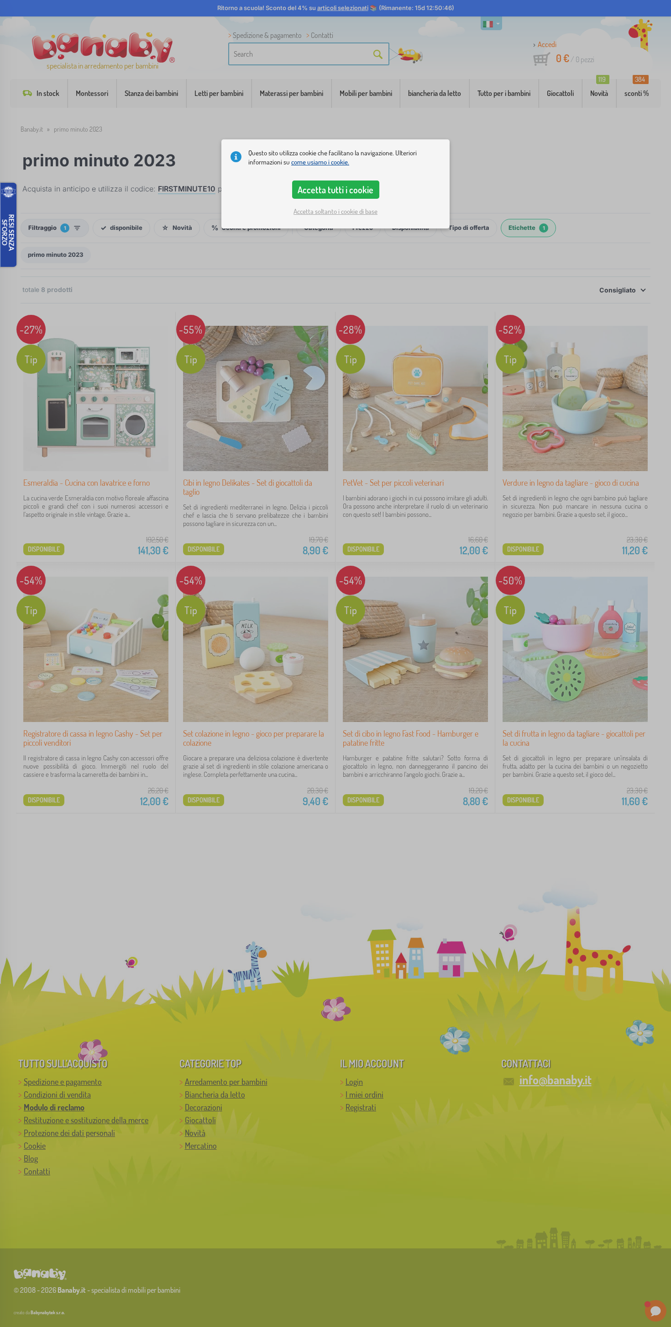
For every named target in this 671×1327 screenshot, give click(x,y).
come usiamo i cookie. (320, 162)
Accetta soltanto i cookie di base (335, 211)
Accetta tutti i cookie (335, 190)
